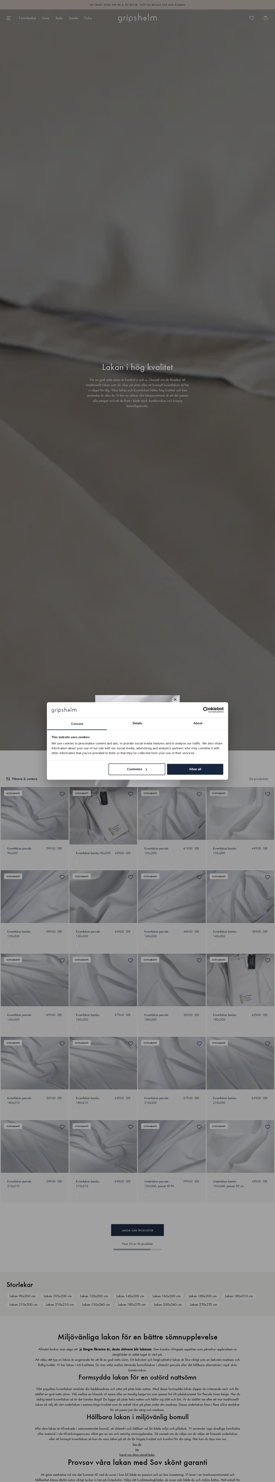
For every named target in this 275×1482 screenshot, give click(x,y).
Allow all (195, 769)
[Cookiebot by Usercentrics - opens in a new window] (206, 710)
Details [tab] (138, 723)
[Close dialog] (175, 699)
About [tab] (197, 723)
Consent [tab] (77, 723)
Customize (134, 769)
